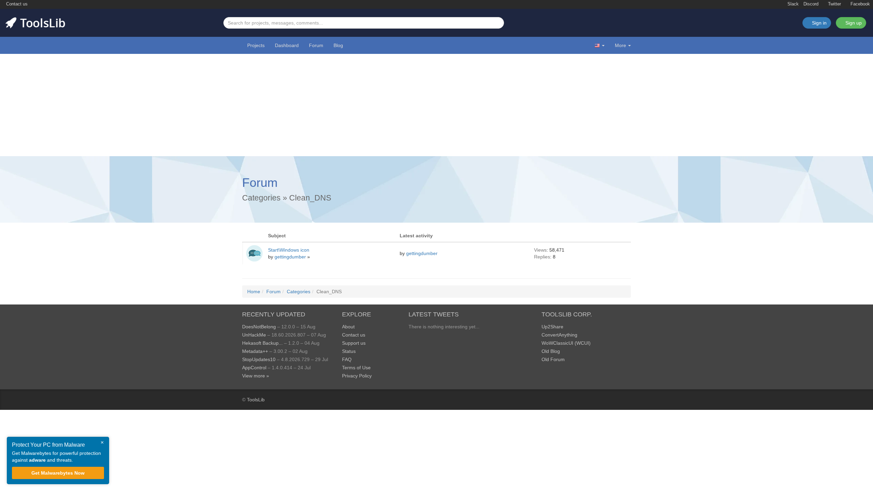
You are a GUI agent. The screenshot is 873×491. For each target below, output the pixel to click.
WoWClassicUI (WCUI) (566, 343)
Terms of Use (356, 367)
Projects (256, 45)
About (348, 326)
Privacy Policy (357, 375)
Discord (810, 4)
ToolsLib (256, 399)
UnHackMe (254, 335)
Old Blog (551, 351)
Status (349, 351)
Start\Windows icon (288, 250)
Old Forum (553, 359)
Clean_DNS (310, 197)
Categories (261, 197)
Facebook (859, 4)
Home (253, 291)
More (620, 45)
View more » (255, 375)
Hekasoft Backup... (262, 343)
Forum (316, 45)
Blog (338, 45)
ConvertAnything (559, 335)
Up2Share (552, 326)
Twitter (834, 4)
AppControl (254, 367)
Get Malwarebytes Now (58, 473)
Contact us (16, 4)
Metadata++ (255, 351)
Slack (792, 4)
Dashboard (287, 45)
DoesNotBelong (259, 326)
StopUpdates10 (259, 359)
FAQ (347, 359)
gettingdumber (291, 256)
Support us (354, 343)
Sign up (853, 23)
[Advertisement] (436, 105)
